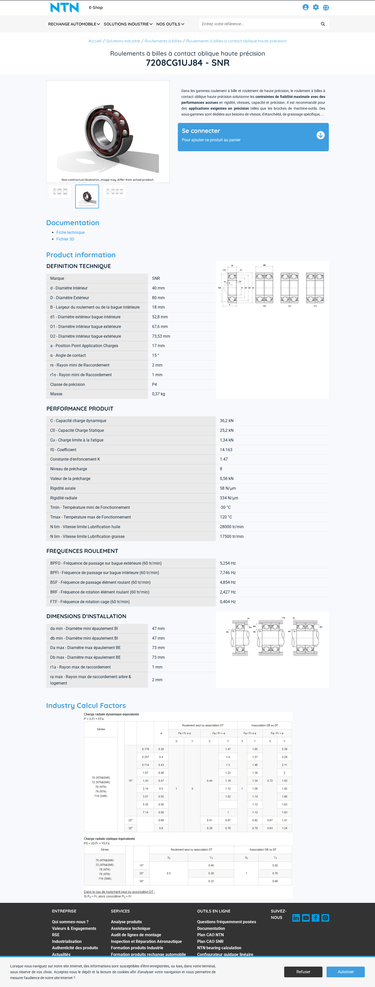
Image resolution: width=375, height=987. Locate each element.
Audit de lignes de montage (136, 934)
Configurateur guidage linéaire (225, 954)
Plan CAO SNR (210, 941)
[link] (306, 8)
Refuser (303, 971)
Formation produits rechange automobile (148, 954)
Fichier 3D (65, 239)
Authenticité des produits (75, 947)
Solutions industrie (123, 40)
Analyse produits (126, 921)
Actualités (61, 954)
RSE (55, 934)
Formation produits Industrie (137, 947)
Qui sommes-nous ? (70, 921)
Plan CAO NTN (210, 934)
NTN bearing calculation (219, 947)
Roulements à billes (163, 40)
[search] (323, 24)
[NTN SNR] (64, 8)
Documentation (211, 928)
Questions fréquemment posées (226, 921)
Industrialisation (67, 941)
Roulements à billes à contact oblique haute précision (236, 40)
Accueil (95, 40)
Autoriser (346, 971)
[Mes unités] (316, 8)
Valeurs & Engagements (74, 928)
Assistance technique (130, 928)
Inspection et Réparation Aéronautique (146, 941)
